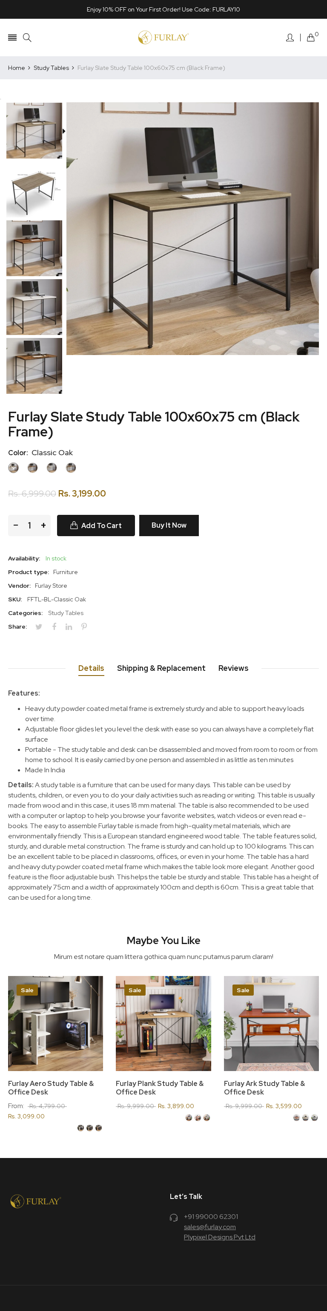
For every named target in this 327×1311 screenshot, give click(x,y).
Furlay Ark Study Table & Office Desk (264, 1088)
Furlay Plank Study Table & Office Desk (160, 1088)
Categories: (25, 613)
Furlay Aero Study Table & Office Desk (51, 1088)
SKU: (15, 599)
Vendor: (19, 585)
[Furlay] (163, 37)
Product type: (28, 572)
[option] (37, 131)
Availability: (24, 558)
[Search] (27, 37)
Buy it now (169, 525)
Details (91, 668)
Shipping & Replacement (161, 668)
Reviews (233, 668)
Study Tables (65, 613)
